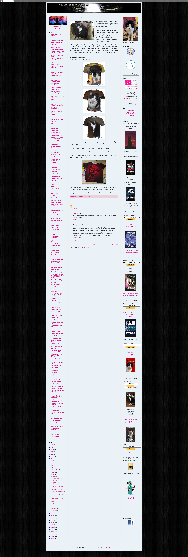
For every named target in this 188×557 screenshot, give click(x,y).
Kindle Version (131, 352)
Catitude (53, 114)
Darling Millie (54, 144)
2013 (52, 515)
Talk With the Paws (56, 343)
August (54, 472)
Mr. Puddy (53, 282)
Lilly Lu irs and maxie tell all (57, 240)
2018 (52, 454)
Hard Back (131, 354)
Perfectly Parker (55, 298)
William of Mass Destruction (55, 429)
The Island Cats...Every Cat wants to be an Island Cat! (57, 392)
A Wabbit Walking (130, 113)
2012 (52, 518)
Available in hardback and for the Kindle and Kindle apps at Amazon (130, 295)
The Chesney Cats (56, 374)
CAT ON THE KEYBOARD (54, 108)
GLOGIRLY (54, 191)
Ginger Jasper (55, 188)
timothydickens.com (56, 418)
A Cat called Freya (56, 44)
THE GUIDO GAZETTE (57, 386)
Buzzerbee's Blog (56, 87)
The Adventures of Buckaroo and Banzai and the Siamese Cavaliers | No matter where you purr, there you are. (57, 353)
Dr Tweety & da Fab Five (57, 154)
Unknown (75, 203)
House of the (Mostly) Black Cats (57, 205)
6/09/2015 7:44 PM (78, 219)
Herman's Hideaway (56, 197)
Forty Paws (54, 171)
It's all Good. (54, 212)
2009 (52, 525)
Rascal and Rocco (56, 309)
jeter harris (54, 223)
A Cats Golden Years (56, 47)
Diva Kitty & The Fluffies (57, 150)
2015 (52, 461)
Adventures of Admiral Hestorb (57, 55)
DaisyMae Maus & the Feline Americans (57, 138)
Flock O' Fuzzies (55, 169)
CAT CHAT (54, 102)
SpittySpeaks (54, 329)
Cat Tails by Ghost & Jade (56, 112)
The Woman (131, 110)
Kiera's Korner (55, 229)
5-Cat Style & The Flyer (57, 40)
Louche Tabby (55, 250)
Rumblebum (54, 317)
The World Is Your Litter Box (57, 413)
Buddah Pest (130, 112)
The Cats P (54, 372)
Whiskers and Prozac (57, 426)
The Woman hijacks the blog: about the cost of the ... (58, 491)
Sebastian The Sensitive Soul (57, 323)
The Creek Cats (55, 377)
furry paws (54, 180)
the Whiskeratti (55, 410)
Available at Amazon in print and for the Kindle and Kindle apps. (130, 252)
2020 (52, 449)
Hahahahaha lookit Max (58, 498)
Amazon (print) (131, 417)
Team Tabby (54, 348)
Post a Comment (76, 241)
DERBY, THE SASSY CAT (56, 147)
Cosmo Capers (55, 130)
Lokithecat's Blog (56, 245)
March (54, 506)
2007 (52, 529)
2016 (52, 458)
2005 (52, 534)
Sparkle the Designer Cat (56, 326)
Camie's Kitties (55, 89)
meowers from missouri (57, 259)
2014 (52, 513)
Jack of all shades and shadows (57, 215)
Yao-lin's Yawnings (56, 432)
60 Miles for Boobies (56, 42)
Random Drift (54, 305)
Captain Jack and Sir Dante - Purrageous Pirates (56, 93)
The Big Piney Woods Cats (57, 359)
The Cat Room (55, 370)
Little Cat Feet (54, 243)
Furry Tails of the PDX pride (57, 183)
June (53, 476)
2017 (52, 456)
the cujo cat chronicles (57, 379)
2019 (52, 451)
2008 (52, 527)
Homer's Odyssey (56, 202)
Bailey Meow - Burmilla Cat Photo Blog (57, 67)
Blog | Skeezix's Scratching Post (55, 81)
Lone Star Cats (55, 248)
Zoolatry (53, 438)
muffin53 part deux (56, 286)
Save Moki (53, 319)
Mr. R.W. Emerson (56, 284)
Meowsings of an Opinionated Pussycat (57, 262)
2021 (52, 447)
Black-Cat (53, 78)
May (53, 501)
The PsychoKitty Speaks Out (57, 407)
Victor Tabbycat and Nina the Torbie (56, 423)
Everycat (53, 162)
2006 (52, 531)
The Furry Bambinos (56, 381)
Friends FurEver (55, 176)
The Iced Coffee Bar (56, 388)
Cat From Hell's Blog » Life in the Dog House (57, 105)
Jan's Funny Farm (56, 218)
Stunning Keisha (55, 331)
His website (131, 497)
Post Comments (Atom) (83, 247)
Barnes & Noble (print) (131, 422)
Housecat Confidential (57, 210)
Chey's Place (54, 128)
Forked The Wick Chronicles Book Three (130, 226)
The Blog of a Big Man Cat (57, 363)
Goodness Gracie (55, 193)
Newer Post (73, 244)
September (55, 469)
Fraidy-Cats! (54, 174)
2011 (52, 520)
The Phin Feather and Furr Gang (57, 404)
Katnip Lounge (55, 225)
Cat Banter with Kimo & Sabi (57, 97)
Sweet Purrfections (56, 338)
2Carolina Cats (55, 38)
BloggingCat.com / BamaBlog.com (56, 84)
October (54, 467)
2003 (52, 538)
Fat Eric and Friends (56, 164)
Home (94, 244)
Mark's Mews (54, 254)
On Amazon (131, 375)
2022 (52, 445)
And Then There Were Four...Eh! (57, 59)
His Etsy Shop (130, 498)
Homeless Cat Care (56, 200)
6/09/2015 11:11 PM (78, 237)
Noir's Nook (54, 289)
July (53, 474)
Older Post (115, 244)
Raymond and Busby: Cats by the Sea (57, 312)
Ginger (52, 186)
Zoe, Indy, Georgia (56, 436)
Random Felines (55, 307)
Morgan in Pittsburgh (56, 272)
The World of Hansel (56, 416)
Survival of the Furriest (57, 333)
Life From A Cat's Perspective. (55, 237)
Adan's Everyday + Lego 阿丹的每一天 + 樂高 (57, 52)
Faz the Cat (54, 167)
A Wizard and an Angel (57, 49)
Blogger (108, 547)
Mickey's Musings (56, 265)
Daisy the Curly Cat (56, 135)
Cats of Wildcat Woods (57, 119)
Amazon (132, 178)
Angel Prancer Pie (56, 62)
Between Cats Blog (56, 75)
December (55, 463)
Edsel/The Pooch (55, 156)
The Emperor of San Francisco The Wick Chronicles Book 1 (131, 314)
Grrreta (53, 195)
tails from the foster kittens (56, 341)
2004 (52, 536)
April (53, 503)
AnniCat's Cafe (55, 64)
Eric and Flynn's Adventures (55, 159)
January (54, 510)
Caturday (53, 123)
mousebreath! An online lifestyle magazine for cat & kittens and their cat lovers (57, 276)
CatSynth (53, 121)
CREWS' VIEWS (55, 132)
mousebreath (126, 98)
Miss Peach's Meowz (56, 267)
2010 (52, 522)
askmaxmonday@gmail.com (130, 105)
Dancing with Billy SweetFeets (56, 141)
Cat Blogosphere (55, 99)
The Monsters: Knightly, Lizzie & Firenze (57, 400)
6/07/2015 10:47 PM (78, 208)
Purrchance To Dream (57, 302)
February (54, 508)
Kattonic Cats (54, 227)
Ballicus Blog (54, 70)
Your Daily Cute (55, 434)
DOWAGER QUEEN (56, 152)
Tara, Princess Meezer (57, 346)
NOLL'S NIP (54, 291)
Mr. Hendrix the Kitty (56, 280)
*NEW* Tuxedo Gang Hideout (56, 35)
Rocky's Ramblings (56, 315)
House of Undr (55, 208)
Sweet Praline (54, 335)
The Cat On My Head (56, 365)
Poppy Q (53, 300)
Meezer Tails (54, 257)
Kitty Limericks (55, 232)
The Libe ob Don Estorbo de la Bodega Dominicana (57, 396)
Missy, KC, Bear (55, 269)
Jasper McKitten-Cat (56, 220)
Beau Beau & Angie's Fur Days (57, 73)
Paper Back (131, 355)
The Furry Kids (55, 384)
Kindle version (130, 452)
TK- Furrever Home (56, 420)
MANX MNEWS (55, 252)
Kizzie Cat (53, 234)
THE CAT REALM (55, 368)
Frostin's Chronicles (56, 178)
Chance (53, 126)
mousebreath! (130, 115)
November (55, 465)
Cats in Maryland (55, 117)
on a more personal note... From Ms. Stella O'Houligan (57, 295)
